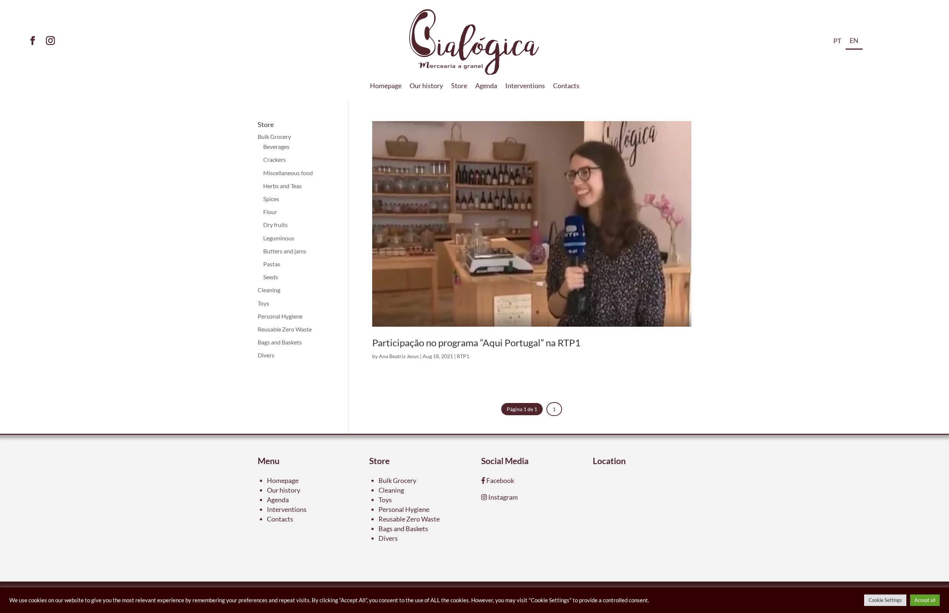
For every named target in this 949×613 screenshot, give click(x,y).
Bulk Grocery (274, 136)
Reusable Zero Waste (285, 329)
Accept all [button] (925, 600)
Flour (270, 211)
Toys (263, 303)
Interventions (525, 86)
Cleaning (269, 289)
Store (459, 86)
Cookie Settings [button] (885, 600)
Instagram (502, 497)
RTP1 (463, 356)
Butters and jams (284, 250)
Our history (426, 86)
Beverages (276, 146)
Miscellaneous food (288, 172)
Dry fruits (275, 224)
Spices (271, 198)
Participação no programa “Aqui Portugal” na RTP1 (476, 343)
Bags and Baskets (280, 342)
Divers (266, 355)
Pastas (271, 263)
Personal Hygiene (280, 316)
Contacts (566, 86)
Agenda (486, 86)
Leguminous (278, 237)
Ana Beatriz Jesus (399, 356)
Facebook (499, 480)
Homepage (385, 86)
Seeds (270, 276)
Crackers (274, 159)
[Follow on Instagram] (50, 41)
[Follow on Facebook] (33, 41)
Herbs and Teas (282, 185)
